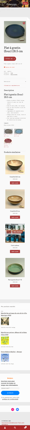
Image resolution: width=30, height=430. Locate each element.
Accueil (3, 9)
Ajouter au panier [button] (15, 183)
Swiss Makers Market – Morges (11, 352)
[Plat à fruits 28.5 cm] (8, 131)
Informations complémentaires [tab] (12, 85)
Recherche (15, 427)
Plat (12, 9)
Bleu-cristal (14, 74)
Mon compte (5, 427)
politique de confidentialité (10, 399)
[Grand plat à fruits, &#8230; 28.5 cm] (8, 140)
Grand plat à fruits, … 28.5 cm (8, 145)
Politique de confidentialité (9, 422)
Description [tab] (7, 81)
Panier (23, 426)
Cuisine (8, 9)
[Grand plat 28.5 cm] (18, 131)
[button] (24, 23)
